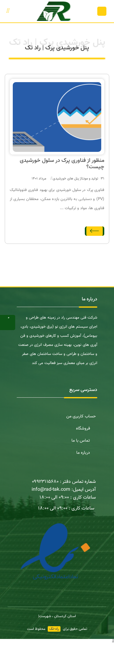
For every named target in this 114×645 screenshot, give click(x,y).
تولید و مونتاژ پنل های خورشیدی (75, 178)
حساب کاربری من (81, 416)
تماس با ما (80, 440)
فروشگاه (83, 428)
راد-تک (54, 629)
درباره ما (83, 452)
